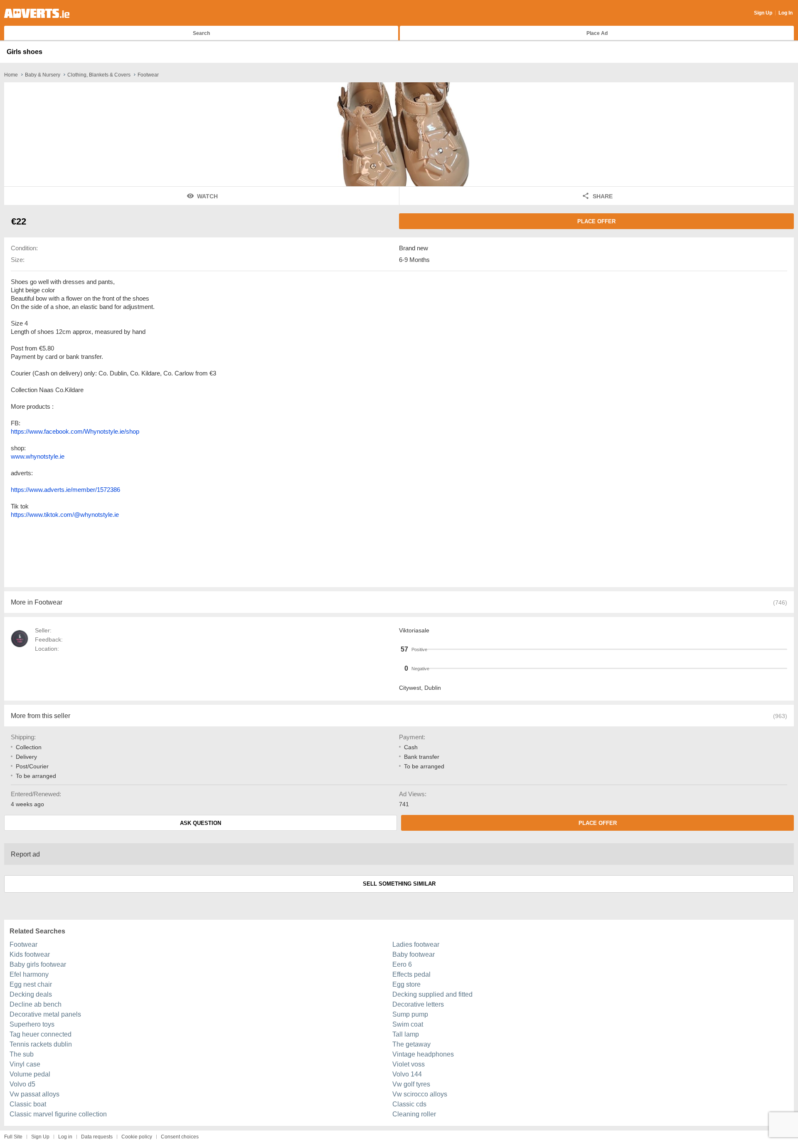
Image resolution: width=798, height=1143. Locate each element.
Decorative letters (418, 1004)
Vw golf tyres (411, 1084)
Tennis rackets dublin (41, 1044)
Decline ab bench (36, 1004)
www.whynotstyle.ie (37, 456)
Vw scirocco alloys (419, 1094)
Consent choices (180, 1137)
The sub (22, 1054)
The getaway (411, 1044)
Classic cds (409, 1104)
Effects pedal (411, 974)
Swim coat (407, 1024)
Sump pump (410, 1014)
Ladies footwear (415, 944)
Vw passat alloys (34, 1094)
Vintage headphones (423, 1054)
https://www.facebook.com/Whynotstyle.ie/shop (75, 431)
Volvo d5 (22, 1084)
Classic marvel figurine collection (58, 1114)
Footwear (23, 944)
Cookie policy (136, 1137)
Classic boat (28, 1104)
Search (201, 33)
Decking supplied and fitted (432, 994)
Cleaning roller (414, 1114)
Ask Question (200, 823)
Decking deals (31, 994)
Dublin (432, 687)
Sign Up (763, 13)
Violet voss (408, 1064)
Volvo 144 (407, 1074)
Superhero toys (32, 1024)
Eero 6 (402, 964)
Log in (65, 1137)
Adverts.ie (36, 13)
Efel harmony (29, 974)
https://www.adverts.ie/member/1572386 (65, 489)
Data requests (97, 1137)
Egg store (406, 984)
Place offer (596, 221)
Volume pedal (30, 1074)
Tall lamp (405, 1034)
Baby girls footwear (38, 964)
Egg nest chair (31, 984)
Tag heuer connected (40, 1034)
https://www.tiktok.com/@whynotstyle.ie (65, 514)
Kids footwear (30, 954)
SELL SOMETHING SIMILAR (399, 884)
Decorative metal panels (45, 1014)
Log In (785, 13)
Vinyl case (25, 1064)
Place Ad (597, 33)
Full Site (13, 1137)
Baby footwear (413, 954)
